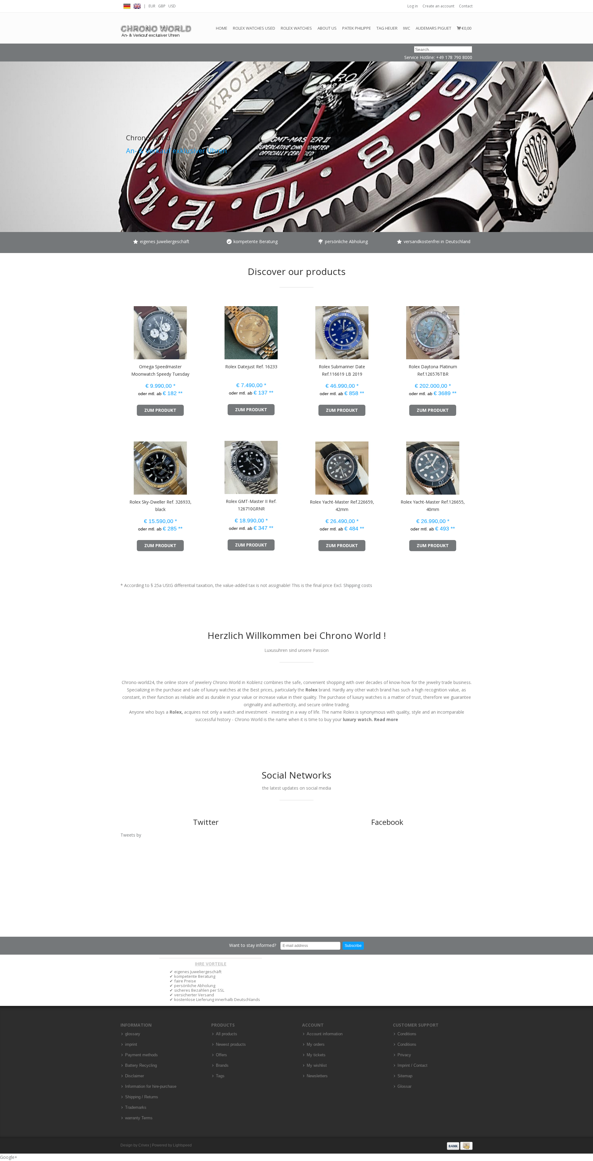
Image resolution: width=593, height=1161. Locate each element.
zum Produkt (160, 410)
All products (226, 1034)
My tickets (316, 1055)
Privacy (404, 1055)
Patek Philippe (356, 28)
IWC (406, 28)
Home (221, 28)
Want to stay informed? (252, 945)
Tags (220, 1076)
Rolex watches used (254, 28)
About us (327, 28)
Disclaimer (134, 1076)
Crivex (143, 1145)
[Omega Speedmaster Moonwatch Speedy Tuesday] (127, 330)
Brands (222, 1065)
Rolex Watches (296, 28)
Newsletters (317, 1076)
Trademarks (135, 1107)
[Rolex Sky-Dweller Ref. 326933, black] (127, 465)
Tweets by (130, 835)
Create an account (438, 6)
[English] (137, 5)
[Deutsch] (127, 5)
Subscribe (353, 946)
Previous (6, 129)
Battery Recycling (141, 1065)
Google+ (8, 1157)
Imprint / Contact (412, 1065)
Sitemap (404, 1076)
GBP (162, 6)
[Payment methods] (460, 1145)
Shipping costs (357, 585)
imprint (131, 1044)
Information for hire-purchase (150, 1086)
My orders (316, 1044)
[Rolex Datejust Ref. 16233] (217, 330)
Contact (466, 6)
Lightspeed (182, 1145)
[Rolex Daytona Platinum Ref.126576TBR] (399, 330)
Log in (412, 6)
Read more (386, 719)
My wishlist (317, 1065)
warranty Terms (139, 1118)
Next (587, 129)
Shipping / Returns (141, 1097)
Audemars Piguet (433, 28)
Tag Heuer (386, 28)
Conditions (406, 1034)
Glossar (404, 1086)
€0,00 (466, 28)
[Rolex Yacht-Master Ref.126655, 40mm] (399, 465)
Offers (221, 1055)
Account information (325, 1034)
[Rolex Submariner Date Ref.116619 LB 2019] (308, 330)
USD (172, 6)
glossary (132, 1034)
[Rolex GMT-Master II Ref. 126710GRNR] (217, 464)
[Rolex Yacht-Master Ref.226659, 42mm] (308, 465)
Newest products (231, 1044)
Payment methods (141, 1055)
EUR (152, 6)
